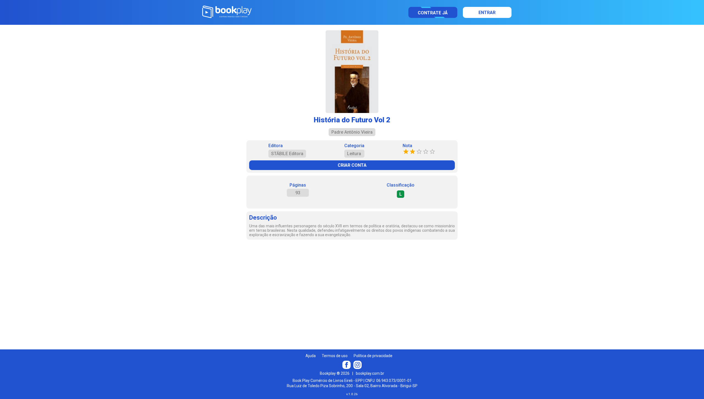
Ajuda (311, 356)
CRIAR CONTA (352, 165)
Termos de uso (335, 356)
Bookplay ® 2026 (335, 373)
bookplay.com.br (370, 373)
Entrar (487, 12)
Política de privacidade (373, 356)
